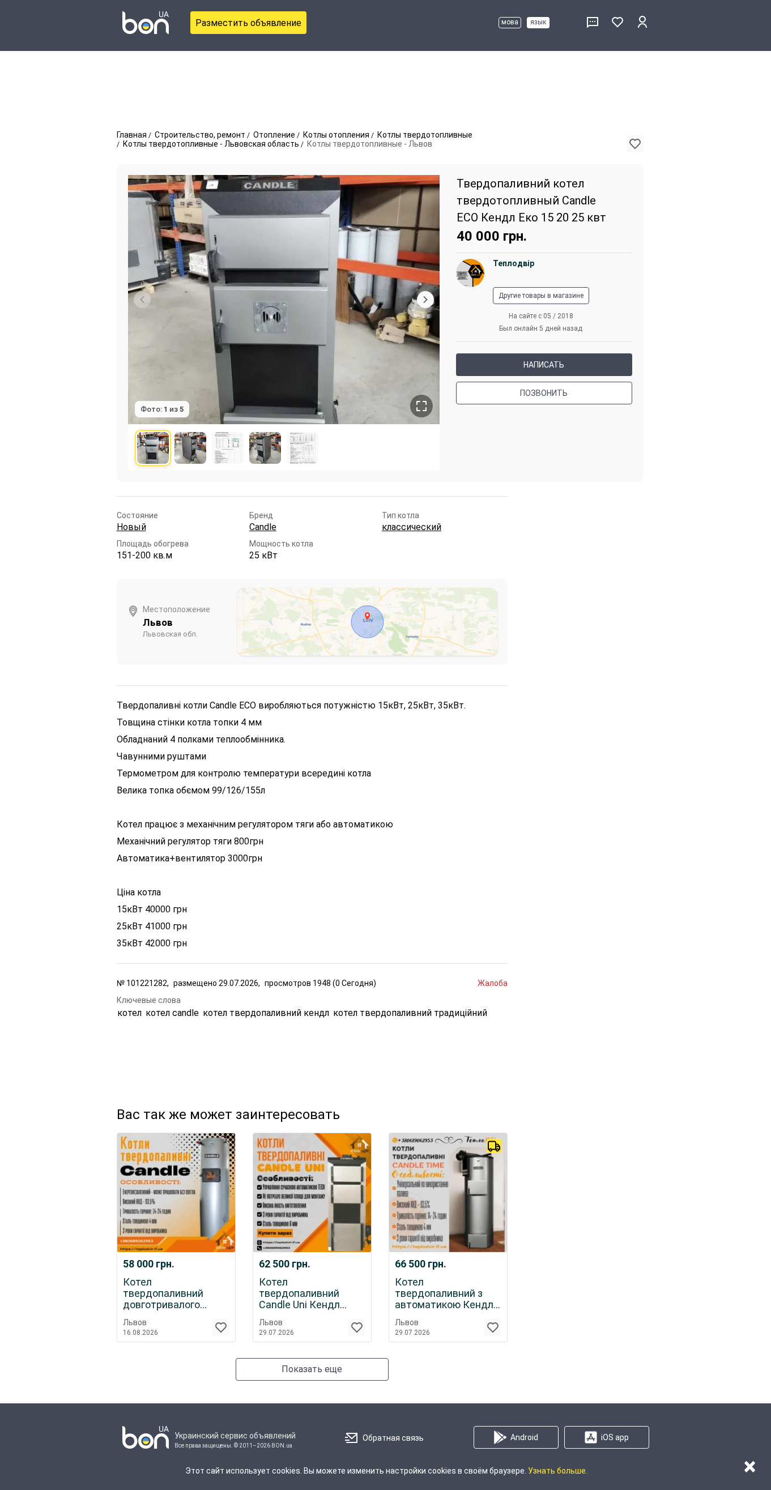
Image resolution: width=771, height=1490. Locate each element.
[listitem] (153, 448)
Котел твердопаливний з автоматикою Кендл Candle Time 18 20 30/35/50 (444, 1293)
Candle (262, 527)
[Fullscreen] (421, 406)
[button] (635, 143)
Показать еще (312, 1369)
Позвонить (544, 393)
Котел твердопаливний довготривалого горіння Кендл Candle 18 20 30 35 (173, 1293)
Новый (131, 527)
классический (411, 527)
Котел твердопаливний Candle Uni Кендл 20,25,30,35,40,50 (299, 1293)
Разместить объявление (248, 23)
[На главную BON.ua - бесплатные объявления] (145, 22)
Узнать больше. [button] (557, 1470)
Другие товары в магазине (541, 296)
